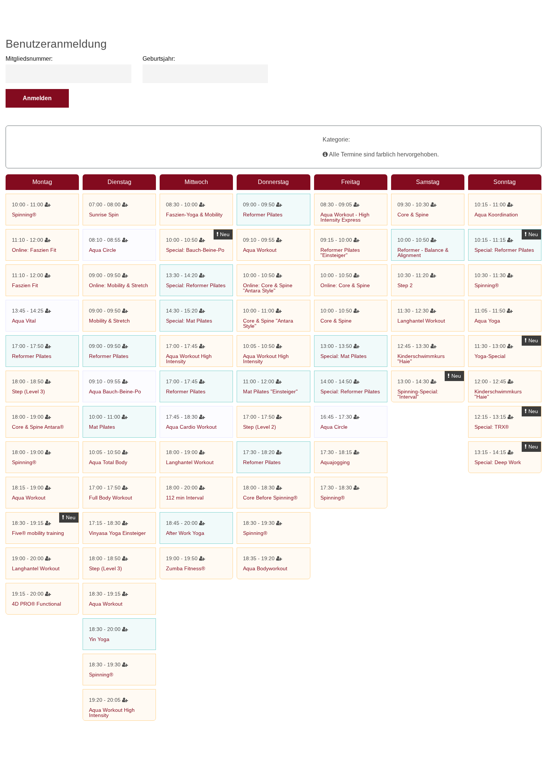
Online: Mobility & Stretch (118, 285)
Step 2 (405, 285)
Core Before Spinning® (270, 498)
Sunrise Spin (104, 215)
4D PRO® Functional (36, 604)
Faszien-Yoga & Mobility (194, 215)
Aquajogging (335, 462)
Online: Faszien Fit (34, 250)
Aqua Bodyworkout (265, 568)
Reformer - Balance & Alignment (422, 252)
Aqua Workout (28, 498)
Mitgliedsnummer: (29, 58)
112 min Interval (185, 498)
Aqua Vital (24, 321)
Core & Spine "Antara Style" (268, 323)
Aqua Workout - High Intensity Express (345, 217)
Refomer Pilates (262, 462)
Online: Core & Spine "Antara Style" (267, 288)
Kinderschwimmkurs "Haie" (421, 358)
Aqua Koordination (496, 215)
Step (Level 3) (28, 391)
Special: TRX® (491, 427)
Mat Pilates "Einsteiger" (270, 391)
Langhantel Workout (36, 568)
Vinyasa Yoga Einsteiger (117, 533)
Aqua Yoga (487, 321)
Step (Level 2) (259, 427)
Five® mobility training (38, 533)
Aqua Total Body (108, 462)
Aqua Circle (102, 250)
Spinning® (24, 215)
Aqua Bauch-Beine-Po (115, 391)
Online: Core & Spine (345, 285)
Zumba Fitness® (185, 568)
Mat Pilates (102, 427)
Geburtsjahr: (159, 58)
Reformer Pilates (31, 356)
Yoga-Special (489, 356)
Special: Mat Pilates (189, 321)
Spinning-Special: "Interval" (417, 394)
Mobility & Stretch (109, 321)
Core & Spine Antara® (38, 427)
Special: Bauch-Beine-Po (195, 250)
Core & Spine (336, 321)
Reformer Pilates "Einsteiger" (340, 252)
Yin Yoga (99, 639)
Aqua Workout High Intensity (112, 712)
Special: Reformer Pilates (195, 285)
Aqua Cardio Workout (191, 427)
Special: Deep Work (497, 462)
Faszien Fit (25, 285)
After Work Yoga (185, 533)
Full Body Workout (110, 498)
